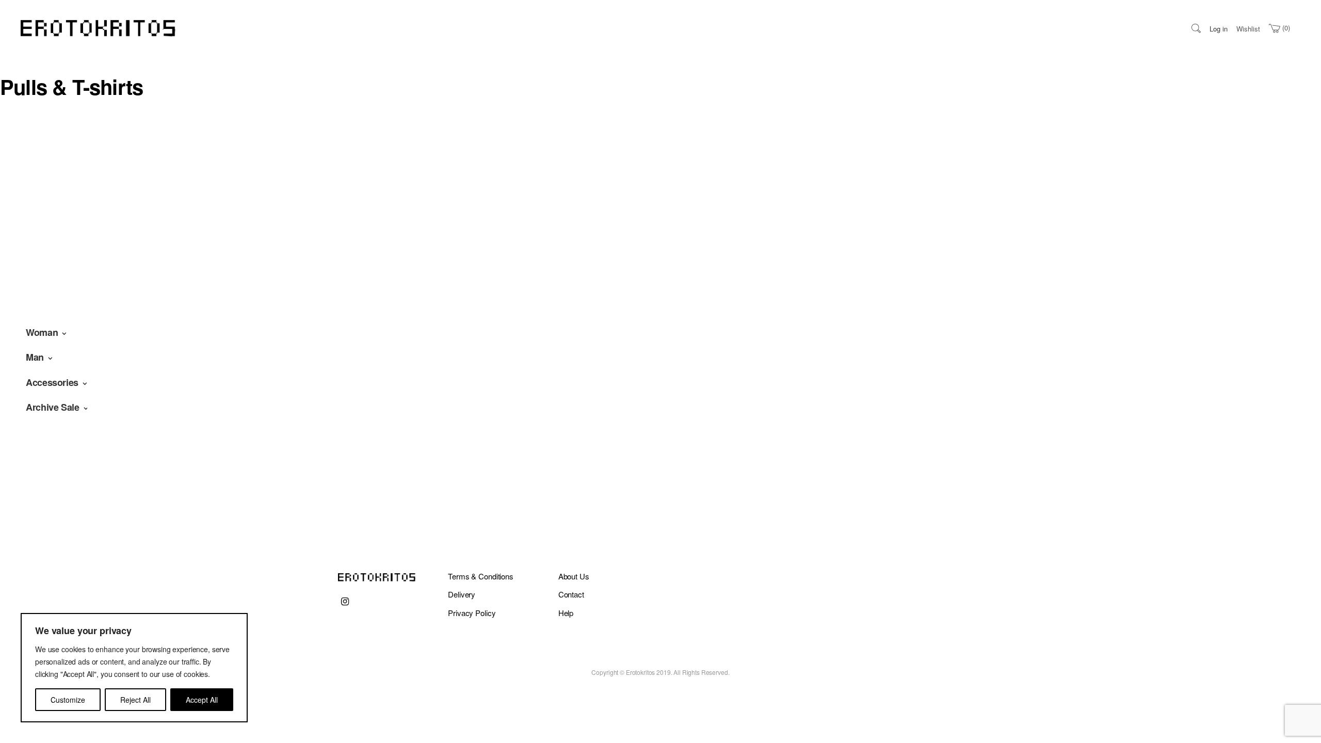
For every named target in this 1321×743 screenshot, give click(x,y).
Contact (571, 594)
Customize (68, 699)
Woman (42, 332)
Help (565, 612)
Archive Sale (52, 407)
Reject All (135, 699)
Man (35, 357)
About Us (573, 576)
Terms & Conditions (480, 576)
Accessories (52, 382)
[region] (134, 667)
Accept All (202, 699)
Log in (1219, 28)
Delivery (461, 594)
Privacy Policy (471, 612)
